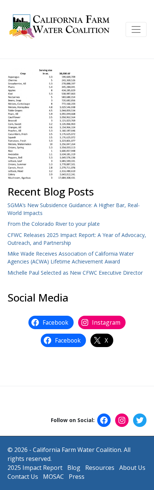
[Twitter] (140, 420)
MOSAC (53, 476)
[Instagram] (122, 420)
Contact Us (22, 476)
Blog (73, 468)
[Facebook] (104, 420)
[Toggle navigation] (136, 29)
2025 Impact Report (34, 468)
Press (76, 476)
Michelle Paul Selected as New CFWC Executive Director (75, 272)
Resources (99, 468)
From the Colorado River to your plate (53, 223)
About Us (132, 468)
